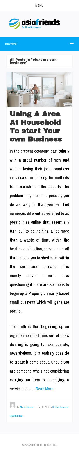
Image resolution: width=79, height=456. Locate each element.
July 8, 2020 (43, 406)
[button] (39, 5)
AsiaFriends (35, 445)
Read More (44, 389)
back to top (49, 445)
